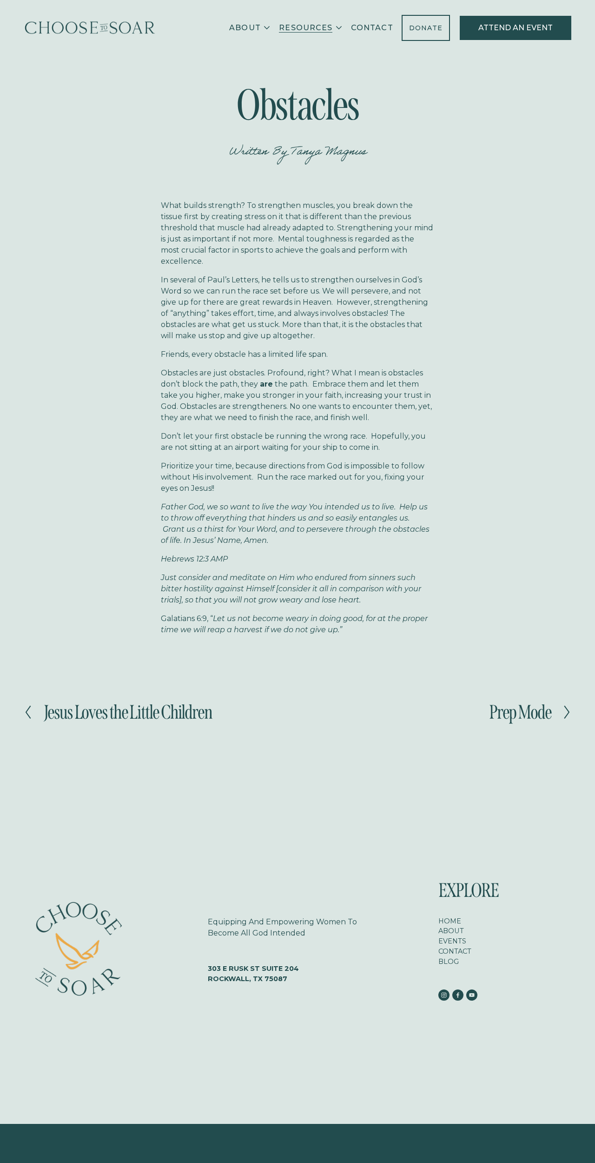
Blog (448, 961)
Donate (426, 28)
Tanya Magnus (328, 153)
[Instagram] (444, 995)
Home (449, 921)
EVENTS (452, 941)
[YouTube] (471, 995)
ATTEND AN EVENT (515, 27)
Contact (372, 27)
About (451, 931)
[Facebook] (457, 995)
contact (454, 951)
